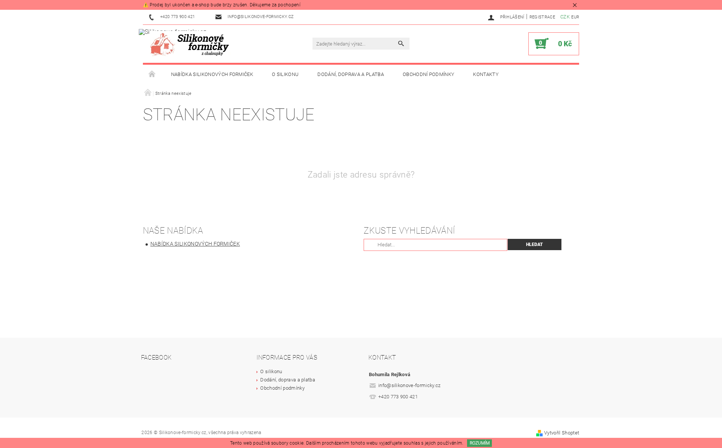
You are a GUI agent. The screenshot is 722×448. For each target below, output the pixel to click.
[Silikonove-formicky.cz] (192, 44)
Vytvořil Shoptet (561, 433)
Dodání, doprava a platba (350, 74)
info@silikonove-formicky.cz (409, 385)
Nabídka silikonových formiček (212, 74)
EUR (575, 17)
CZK (565, 17)
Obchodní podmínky (428, 74)
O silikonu (285, 74)
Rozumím (480, 443)
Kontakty (486, 74)
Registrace (542, 17)
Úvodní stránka (152, 74)
